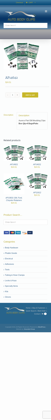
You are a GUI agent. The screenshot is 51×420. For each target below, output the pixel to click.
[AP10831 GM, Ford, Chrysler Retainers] (14, 175)
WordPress (41, 327)
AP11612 (37, 193)
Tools (7, 270)
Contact (37, 314)
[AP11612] (37, 175)
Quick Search (31, 311)
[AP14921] (14, 147)
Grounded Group (29, 329)
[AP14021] (37, 147)
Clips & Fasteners (39, 308)
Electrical (9, 259)
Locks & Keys (10, 281)
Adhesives (9, 264)
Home (28, 308)
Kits (6, 291)
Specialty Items (11, 286)
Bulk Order (42, 311)
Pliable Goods (11, 253)
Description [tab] (8, 115)
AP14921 (14, 164)
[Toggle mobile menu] (46, 11)
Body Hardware (11, 248)
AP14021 (37, 164)
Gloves (8, 297)
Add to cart (30, 95)
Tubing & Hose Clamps (15, 275)
